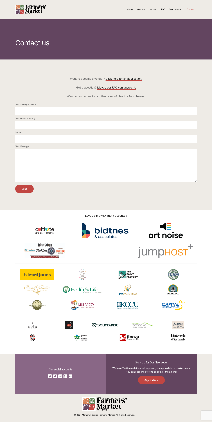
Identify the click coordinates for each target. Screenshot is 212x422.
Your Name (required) (25, 104)
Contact (191, 9)
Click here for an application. (124, 78)
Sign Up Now (151, 380)
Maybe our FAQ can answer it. (116, 87)
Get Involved (175, 9)
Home (130, 9)
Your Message (22, 146)
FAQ (163, 9)
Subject (18, 132)
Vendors (141, 9)
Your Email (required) (25, 118)
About (153, 9)
